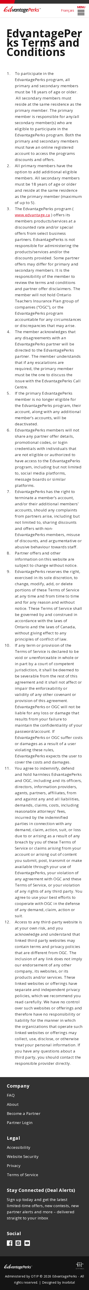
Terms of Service (22, 1174)
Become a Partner (23, 1113)
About (12, 1104)
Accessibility (19, 1147)
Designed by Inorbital (58, 1282)
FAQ (11, 1095)
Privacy (14, 1165)
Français (67, 10)
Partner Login (20, 1122)
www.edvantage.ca (32, 214)
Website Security (23, 1156)
